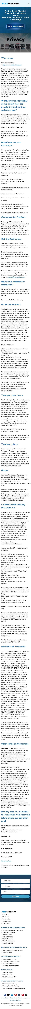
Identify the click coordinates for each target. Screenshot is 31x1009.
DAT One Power (7, 975)
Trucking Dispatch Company (11, 965)
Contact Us (6, 917)
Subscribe (15, 896)
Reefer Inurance (7, 934)
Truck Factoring (7, 952)
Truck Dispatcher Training (10, 984)
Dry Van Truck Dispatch (9, 963)
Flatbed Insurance (8, 939)
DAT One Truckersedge (9, 977)
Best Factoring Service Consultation (13, 950)
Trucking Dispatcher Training (11, 986)
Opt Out (26, 998)
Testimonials (6, 919)
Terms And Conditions (15, 1000)
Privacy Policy (7, 921)
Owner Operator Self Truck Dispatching (14, 988)
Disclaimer (20, 998)
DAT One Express (8, 972)
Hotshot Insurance (8, 943)
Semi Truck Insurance (9, 932)
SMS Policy (6, 923)
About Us (6, 915)
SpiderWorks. (19, 1005)
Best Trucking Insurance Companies (13, 930)
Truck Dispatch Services (9, 959)
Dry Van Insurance (8, 937)
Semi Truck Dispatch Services (11, 961)
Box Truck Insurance (8, 941)
